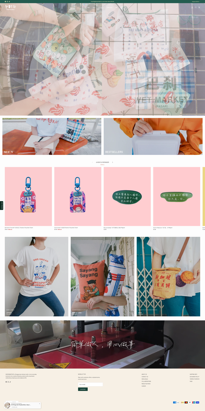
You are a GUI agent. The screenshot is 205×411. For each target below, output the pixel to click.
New (88, 7)
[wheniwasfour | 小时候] (10, 7)
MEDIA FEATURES (146, 383)
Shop (94, 7)
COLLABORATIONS (146, 381)
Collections (109, 7)
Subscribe (83, 389)
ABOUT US (144, 374)
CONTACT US (145, 376)
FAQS (191, 381)
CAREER (144, 386)
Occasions (101, 7)
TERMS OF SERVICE (194, 379)
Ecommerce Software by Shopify (24, 406)
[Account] (192, 7)
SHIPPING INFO (193, 374)
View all (102, 164)
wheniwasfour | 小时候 (13, 406)
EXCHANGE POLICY (194, 376)
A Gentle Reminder (102, 162)
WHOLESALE (145, 379)
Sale (116, 7)
